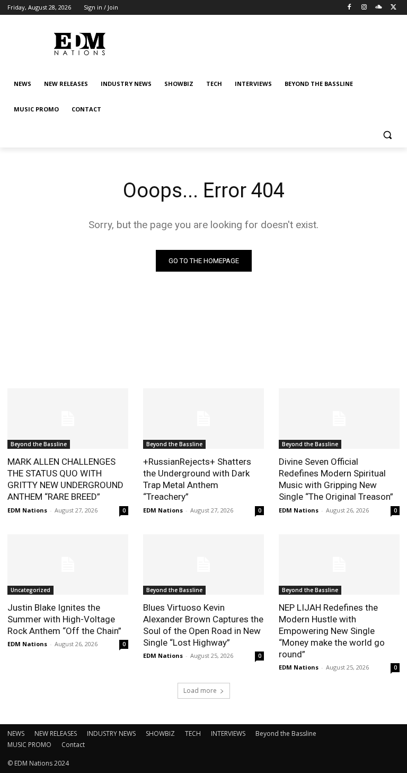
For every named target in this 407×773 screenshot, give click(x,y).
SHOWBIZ (160, 733)
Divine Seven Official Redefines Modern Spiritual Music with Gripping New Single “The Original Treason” (336, 479)
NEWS (15, 733)
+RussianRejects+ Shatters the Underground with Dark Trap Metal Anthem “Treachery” (197, 479)
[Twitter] (393, 8)
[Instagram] (364, 8)
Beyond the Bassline (39, 444)
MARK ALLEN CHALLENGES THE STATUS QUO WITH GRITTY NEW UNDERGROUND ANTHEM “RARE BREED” (65, 479)
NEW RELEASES (55, 733)
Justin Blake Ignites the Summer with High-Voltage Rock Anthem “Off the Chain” (64, 619)
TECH (193, 733)
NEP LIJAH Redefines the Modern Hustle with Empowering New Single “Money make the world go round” (332, 630)
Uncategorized (30, 590)
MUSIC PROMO (29, 744)
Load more (200, 690)
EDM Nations (27, 510)
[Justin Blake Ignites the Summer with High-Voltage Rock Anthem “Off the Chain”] (67, 564)
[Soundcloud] (379, 8)
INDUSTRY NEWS (111, 733)
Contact (73, 744)
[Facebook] (349, 8)
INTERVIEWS (228, 733)
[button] (387, 135)
